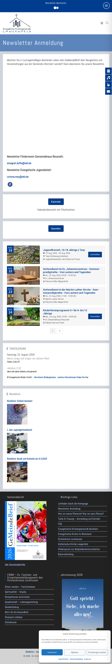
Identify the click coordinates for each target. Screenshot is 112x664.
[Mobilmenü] (102, 23)
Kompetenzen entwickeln (17, 596)
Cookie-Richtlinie (63, 659)
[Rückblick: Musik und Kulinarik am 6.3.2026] (17, 472)
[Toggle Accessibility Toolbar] (106, 5)
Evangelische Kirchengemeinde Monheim (78, 528)
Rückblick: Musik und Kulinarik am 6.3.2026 (27, 458)
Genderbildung (12, 607)
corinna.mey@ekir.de (18, 176)
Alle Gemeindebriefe (15, 564)
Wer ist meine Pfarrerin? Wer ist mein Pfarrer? (81, 513)
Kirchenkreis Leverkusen (70, 539)
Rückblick (30, 651)
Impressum (87, 659)
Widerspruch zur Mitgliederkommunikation (79, 549)
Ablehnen (74, 652)
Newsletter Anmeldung (69, 508)
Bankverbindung (65, 554)
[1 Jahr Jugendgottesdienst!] (17, 443)
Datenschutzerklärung (76, 659)
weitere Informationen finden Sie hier (73, 377)
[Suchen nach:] (107, 23)
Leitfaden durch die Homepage (73, 503)
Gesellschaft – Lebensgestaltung (21, 602)
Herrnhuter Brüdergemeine (45, 377)
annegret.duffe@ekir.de (19, 163)
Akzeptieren (52, 652)
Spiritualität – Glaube (15, 591)
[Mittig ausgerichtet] (56, 8)
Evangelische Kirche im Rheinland (74, 533)
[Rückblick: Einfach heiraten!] (17, 414)
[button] (10, 184)
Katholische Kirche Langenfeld (73, 544)
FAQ (60, 523)
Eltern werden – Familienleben (20, 586)
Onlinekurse (11, 622)
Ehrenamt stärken (14, 617)
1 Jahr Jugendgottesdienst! (19, 429)
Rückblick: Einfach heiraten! (19, 400)
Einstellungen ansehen (97, 652)
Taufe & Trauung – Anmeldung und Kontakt (79, 518)
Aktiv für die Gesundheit (17, 612)
